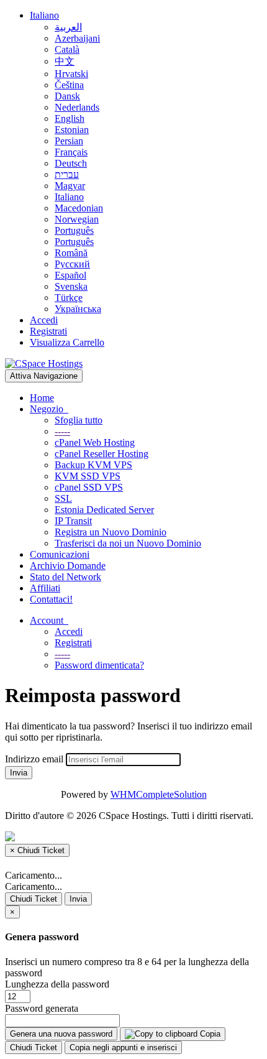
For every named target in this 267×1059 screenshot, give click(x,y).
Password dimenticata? (99, 665)
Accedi (44, 320)
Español (70, 275)
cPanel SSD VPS (89, 487)
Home (42, 397)
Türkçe (69, 297)
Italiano (44, 15)
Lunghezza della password (57, 984)
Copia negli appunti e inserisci (123, 1047)
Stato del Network (65, 576)
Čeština (69, 85)
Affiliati (45, 588)
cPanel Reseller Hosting (101, 453)
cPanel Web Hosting (95, 442)
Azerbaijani (77, 38)
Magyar (70, 185)
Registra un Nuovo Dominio (110, 532)
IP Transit (73, 521)
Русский (72, 264)
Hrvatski (71, 73)
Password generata (41, 1008)
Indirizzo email (34, 759)
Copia (208, 1033)
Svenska (71, 286)
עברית (67, 174)
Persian (69, 141)
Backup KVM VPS (93, 465)
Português (74, 230)
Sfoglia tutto (78, 420)
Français (71, 152)
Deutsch (71, 163)
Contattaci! (51, 599)
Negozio (49, 409)
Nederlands (77, 107)
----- (62, 431)
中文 (65, 61)
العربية (68, 27)
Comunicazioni (59, 554)
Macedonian (79, 208)
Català (67, 49)
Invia (18, 772)
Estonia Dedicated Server (104, 509)
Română (71, 252)
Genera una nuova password (61, 1033)
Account (49, 620)
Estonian (72, 129)
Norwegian (77, 219)
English (69, 118)
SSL (63, 498)
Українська (78, 308)
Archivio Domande (68, 565)
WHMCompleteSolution (159, 794)
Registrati (48, 331)
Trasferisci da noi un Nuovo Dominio (128, 543)
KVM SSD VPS (87, 476)
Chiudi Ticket (33, 899)
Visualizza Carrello (67, 342)
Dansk (67, 96)
